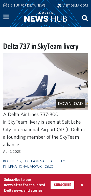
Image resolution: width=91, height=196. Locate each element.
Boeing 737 (12, 161)
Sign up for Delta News (26, 5)
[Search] (85, 18)
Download (70, 103)
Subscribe (62, 185)
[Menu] (6, 17)
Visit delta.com (74, 5)
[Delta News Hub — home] (45, 23)
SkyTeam (30, 161)
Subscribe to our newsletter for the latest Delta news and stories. (24, 185)
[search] (85, 18)
